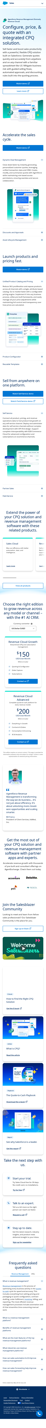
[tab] (20, 1283)
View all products (23, 585)
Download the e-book (15, 1108)
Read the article (13, 1061)
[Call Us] (39, 1413)
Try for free (17, 1199)
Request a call (19, 1224)
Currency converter (22, 627)
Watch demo (21, 83)
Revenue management (12, 1295)
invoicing (28, 1308)
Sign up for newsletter (22, 1251)
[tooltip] (31, 627)
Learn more (21, 91)
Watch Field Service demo (22, 400)
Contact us (21, 687)
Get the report (12, 1158)
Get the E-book (12, 1014)
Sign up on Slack (22, 935)
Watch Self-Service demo (23, 393)
